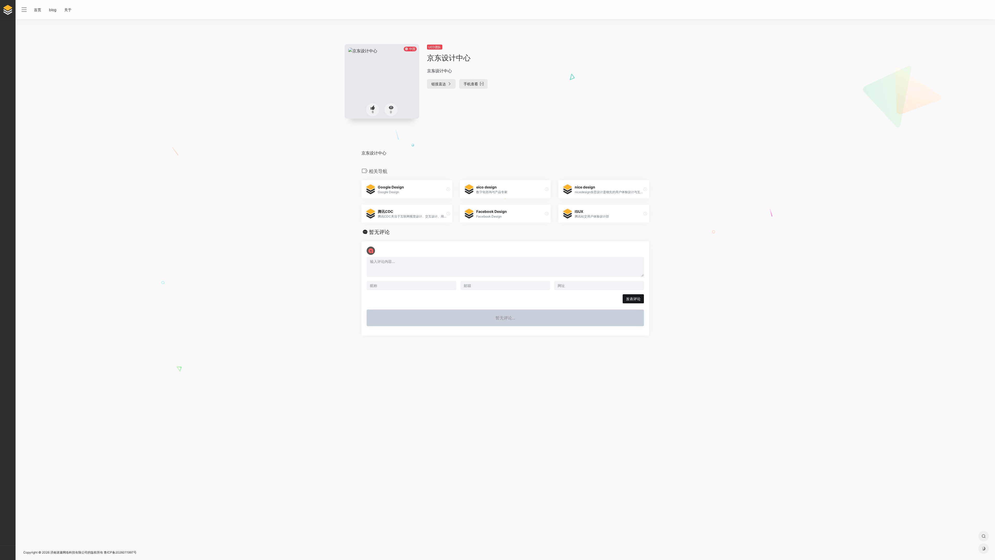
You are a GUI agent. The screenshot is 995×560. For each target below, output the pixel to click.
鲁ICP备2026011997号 (120, 552)
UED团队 (434, 47)
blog (52, 10)
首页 (37, 10)
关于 (68, 10)
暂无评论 (379, 232)
